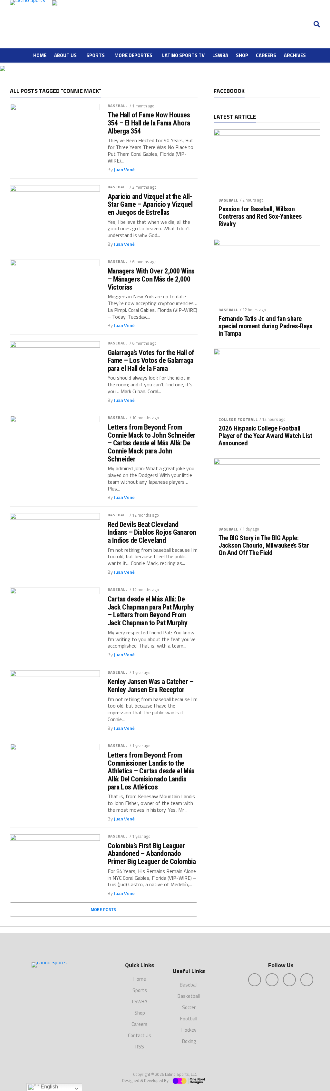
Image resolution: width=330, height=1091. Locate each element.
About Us (65, 55)
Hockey (188, 1030)
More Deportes (133, 55)
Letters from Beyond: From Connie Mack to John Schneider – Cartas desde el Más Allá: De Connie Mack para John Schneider (152, 443)
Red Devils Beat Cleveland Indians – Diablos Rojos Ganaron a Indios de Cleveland (152, 532)
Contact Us (139, 1035)
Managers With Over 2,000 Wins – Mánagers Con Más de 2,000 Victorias (151, 279)
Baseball (118, 106)
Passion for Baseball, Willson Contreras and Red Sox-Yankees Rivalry (260, 216)
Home (39, 55)
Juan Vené (124, 169)
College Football (237, 419)
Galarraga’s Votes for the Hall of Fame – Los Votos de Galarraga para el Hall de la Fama (151, 360)
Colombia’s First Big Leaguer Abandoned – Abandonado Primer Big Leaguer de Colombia (152, 854)
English (48, 1086)
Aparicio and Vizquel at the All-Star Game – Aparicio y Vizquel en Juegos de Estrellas (150, 204)
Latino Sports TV (183, 55)
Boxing (189, 1041)
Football (188, 1018)
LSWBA (220, 55)
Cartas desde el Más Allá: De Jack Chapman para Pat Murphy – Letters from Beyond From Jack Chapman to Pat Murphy (151, 611)
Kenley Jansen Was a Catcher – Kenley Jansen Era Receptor (151, 685)
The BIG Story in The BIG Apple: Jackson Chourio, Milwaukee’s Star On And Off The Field (263, 545)
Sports (95, 55)
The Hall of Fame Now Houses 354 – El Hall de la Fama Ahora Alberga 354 (149, 123)
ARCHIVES (295, 55)
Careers (266, 55)
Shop (242, 55)
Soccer (189, 1007)
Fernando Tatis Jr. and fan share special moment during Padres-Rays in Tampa (265, 326)
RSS (139, 1046)
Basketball (189, 996)
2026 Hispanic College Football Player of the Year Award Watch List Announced (265, 436)
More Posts (103, 909)
